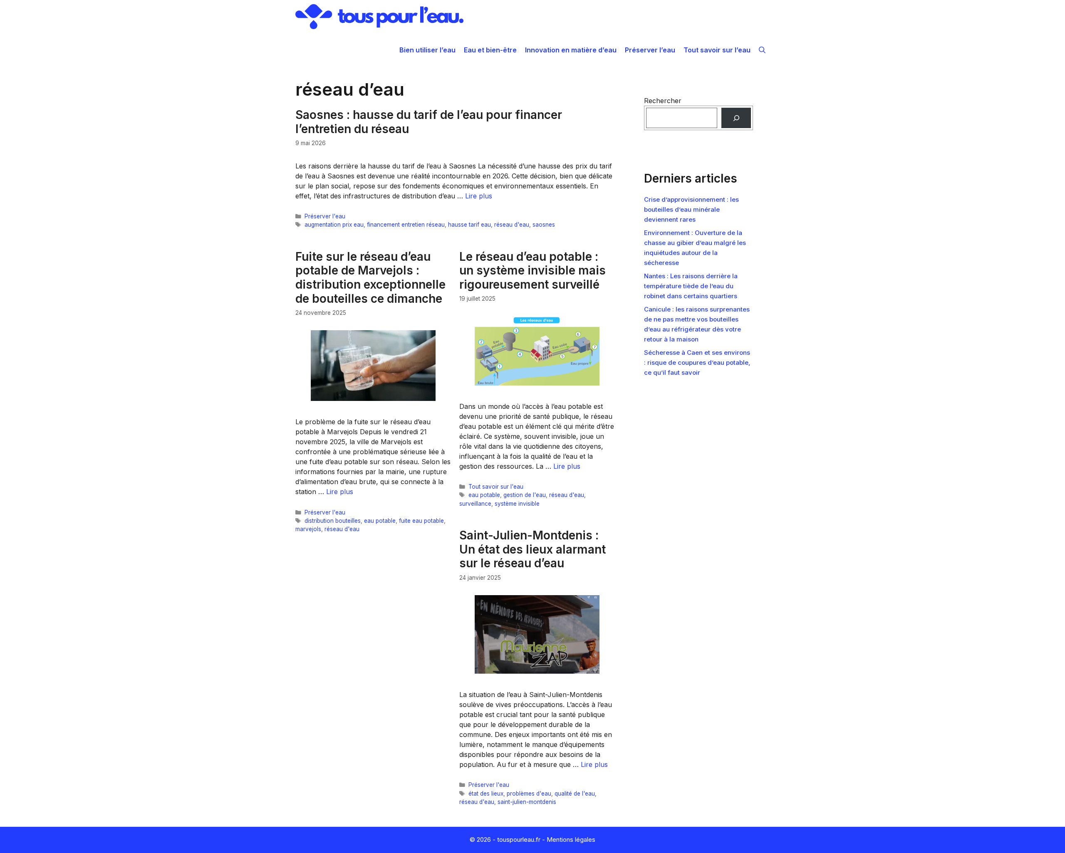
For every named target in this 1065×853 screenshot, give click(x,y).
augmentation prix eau (334, 224)
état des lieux (485, 793)
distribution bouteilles (333, 520)
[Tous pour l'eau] (379, 16)
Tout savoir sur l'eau (495, 486)
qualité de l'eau (575, 793)
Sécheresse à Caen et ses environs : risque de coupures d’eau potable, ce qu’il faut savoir (697, 362)
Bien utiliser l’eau (427, 50)
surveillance (475, 503)
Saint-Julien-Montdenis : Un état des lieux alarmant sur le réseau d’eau (532, 549)
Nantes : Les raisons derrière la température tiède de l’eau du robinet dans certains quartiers (691, 286)
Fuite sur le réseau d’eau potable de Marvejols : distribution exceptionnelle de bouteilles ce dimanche (370, 278)
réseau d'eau (511, 224)
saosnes (543, 224)
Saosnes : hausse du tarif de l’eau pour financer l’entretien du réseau (428, 122)
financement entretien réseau (406, 224)
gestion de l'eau (524, 495)
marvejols (308, 529)
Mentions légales (571, 839)
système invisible (517, 503)
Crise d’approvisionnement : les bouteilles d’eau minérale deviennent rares (691, 209)
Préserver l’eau (650, 50)
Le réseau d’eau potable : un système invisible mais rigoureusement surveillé (532, 271)
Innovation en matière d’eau (571, 50)
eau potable (380, 520)
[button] (762, 50)
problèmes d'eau (529, 793)
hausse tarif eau (469, 224)
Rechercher (662, 100)
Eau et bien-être (490, 50)
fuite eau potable (421, 520)
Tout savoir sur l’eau (717, 50)
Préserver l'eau (325, 216)
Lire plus (478, 196)
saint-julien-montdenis (527, 802)
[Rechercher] (736, 118)
